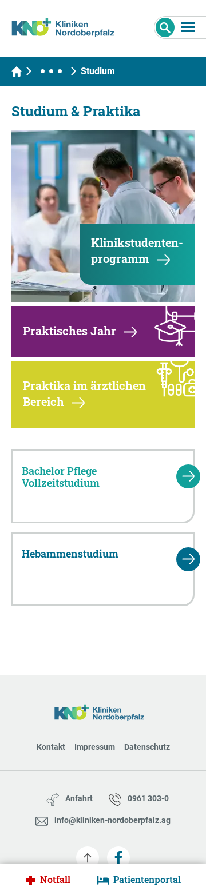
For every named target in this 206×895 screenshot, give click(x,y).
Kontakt (51, 746)
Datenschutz (147, 746)
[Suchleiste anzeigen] (165, 27)
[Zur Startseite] (67, 25)
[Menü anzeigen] (188, 27)
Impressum (94, 746)
